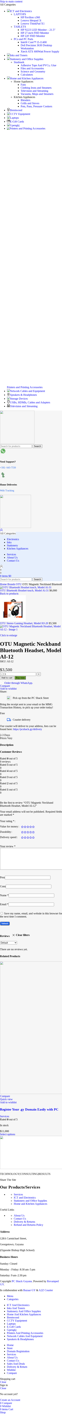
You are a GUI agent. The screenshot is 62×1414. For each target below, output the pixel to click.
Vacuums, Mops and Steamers (37, 93)
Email (4, 904)
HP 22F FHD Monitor (33, 36)
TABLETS (20, 26)
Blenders (25, 100)
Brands (11, 584)
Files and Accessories (32, 68)
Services (4, 1116)
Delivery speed (8, 837)
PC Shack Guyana (22, 1281)
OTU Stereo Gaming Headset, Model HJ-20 (24, 623)
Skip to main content (11, 1)
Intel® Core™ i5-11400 (34, 42)
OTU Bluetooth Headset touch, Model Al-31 (24, 590)
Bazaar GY (29, 1290)
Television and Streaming (34, 90)
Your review (8, 846)
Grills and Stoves (30, 103)
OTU (19, 584)
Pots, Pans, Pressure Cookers (36, 106)
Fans (23, 84)
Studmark (19, 62)
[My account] (1, 530)
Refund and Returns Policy (28, 1224)
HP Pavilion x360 (30, 17)
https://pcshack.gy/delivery (27, 729)
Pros (2, 877)
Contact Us (20, 1218)
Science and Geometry (33, 71)
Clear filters (23, 935)
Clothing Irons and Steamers (36, 87)
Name (4, 895)
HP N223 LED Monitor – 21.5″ (38, 29)
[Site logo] (17, 442)
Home (3, 584)
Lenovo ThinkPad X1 (33, 23)
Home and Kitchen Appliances (30, 1203)
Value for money (9, 826)
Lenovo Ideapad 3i (31, 20)
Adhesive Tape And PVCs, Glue (38, 65)
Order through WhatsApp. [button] (18, 682)
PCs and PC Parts (23, 39)
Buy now (20, 677)
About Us (19, 1215)
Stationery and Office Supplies (30, 1200)
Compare (12, 1373)
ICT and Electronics (25, 1197)
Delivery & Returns (24, 1221)
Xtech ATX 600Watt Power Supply (40, 51)
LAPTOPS (20, 14)
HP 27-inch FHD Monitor (35, 32)
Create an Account (10, 1399)
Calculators (27, 74)
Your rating (7, 821)
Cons (3, 886)
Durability (5, 832)
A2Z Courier (46, 1290)
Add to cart (6, 677)
